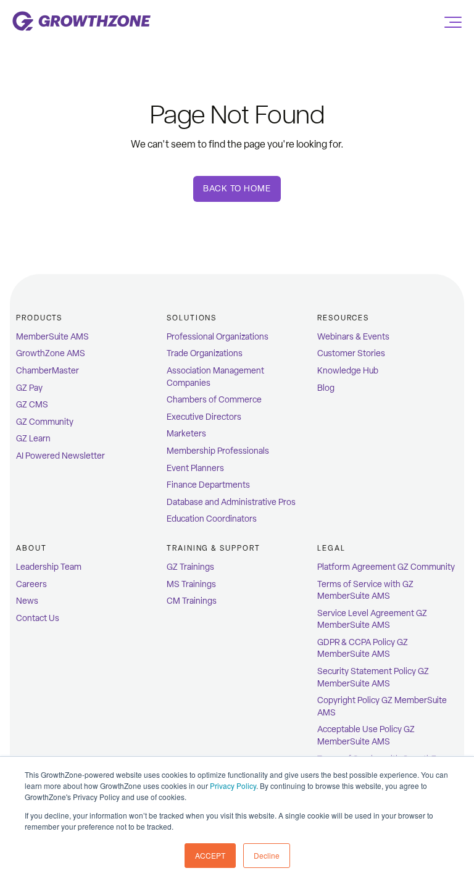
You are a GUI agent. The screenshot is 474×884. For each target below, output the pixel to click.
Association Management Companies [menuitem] (215, 376)
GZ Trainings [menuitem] (190, 567)
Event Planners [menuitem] (195, 468)
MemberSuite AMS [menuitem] (52, 337)
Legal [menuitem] (331, 548)
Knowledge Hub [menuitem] (347, 370)
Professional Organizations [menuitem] (217, 337)
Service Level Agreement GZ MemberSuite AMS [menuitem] (372, 619)
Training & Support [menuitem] (213, 548)
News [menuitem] (27, 601)
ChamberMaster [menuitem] (47, 370)
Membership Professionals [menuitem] (218, 451)
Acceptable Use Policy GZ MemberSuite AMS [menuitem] (366, 735)
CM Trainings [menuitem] (192, 601)
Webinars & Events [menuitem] (353, 337)
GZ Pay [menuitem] (29, 388)
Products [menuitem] (39, 318)
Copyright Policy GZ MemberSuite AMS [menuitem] (382, 706)
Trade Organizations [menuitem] (205, 353)
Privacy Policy (233, 785)
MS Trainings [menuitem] (191, 584)
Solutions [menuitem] (192, 318)
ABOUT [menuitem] (31, 548)
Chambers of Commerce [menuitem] (214, 399)
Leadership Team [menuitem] (48, 567)
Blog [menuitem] (326, 388)
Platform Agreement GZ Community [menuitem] (386, 567)
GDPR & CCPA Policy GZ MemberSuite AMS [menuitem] (362, 648)
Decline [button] (267, 855)
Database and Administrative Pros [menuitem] (231, 502)
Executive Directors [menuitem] (204, 417)
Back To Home (236, 188)
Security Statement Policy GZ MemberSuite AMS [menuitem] (373, 677)
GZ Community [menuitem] (44, 422)
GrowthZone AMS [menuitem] (50, 353)
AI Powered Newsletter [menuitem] (60, 456)
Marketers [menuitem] (186, 433)
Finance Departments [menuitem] (208, 485)
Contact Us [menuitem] (37, 618)
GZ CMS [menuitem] (32, 404)
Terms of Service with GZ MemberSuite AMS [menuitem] (365, 590)
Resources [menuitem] (343, 318)
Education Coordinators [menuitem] (212, 519)
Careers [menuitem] (31, 584)
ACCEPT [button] (210, 855)
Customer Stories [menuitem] (351, 353)
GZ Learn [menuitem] (33, 438)
